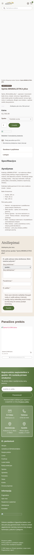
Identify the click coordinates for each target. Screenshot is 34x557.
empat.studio (26, 548)
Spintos (17, 80)
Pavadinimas (7, 281)
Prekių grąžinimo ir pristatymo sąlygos (12, 542)
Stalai (3, 479)
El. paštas (6, 288)
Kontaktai (4, 508)
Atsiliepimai (5, 505)
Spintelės (4, 472)
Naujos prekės (6, 452)
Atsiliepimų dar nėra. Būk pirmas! (20, 106)
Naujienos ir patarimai (8, 502)
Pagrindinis (5, 495)
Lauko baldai (5, 462)
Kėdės (3, 482)
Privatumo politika (23, 402)
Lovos (3, 455)
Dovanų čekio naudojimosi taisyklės (11, 544)
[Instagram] (6, 537)
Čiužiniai (4, 459)
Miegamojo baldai (10, 80)
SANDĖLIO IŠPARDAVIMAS (10, 449)
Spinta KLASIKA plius (7, 351)
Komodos (4, 476)
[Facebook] (2, 537)
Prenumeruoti (17, 395)
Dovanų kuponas (6, 486)
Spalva (3, 118)
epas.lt (12, 550)
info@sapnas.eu (9, 417)
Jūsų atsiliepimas (9, 270)
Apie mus (4, 498)
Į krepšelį (14, 125)
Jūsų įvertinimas (8, 264)
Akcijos (3, 445)
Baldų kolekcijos (6, 465)
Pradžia (3, 80)
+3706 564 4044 (24, 417)
